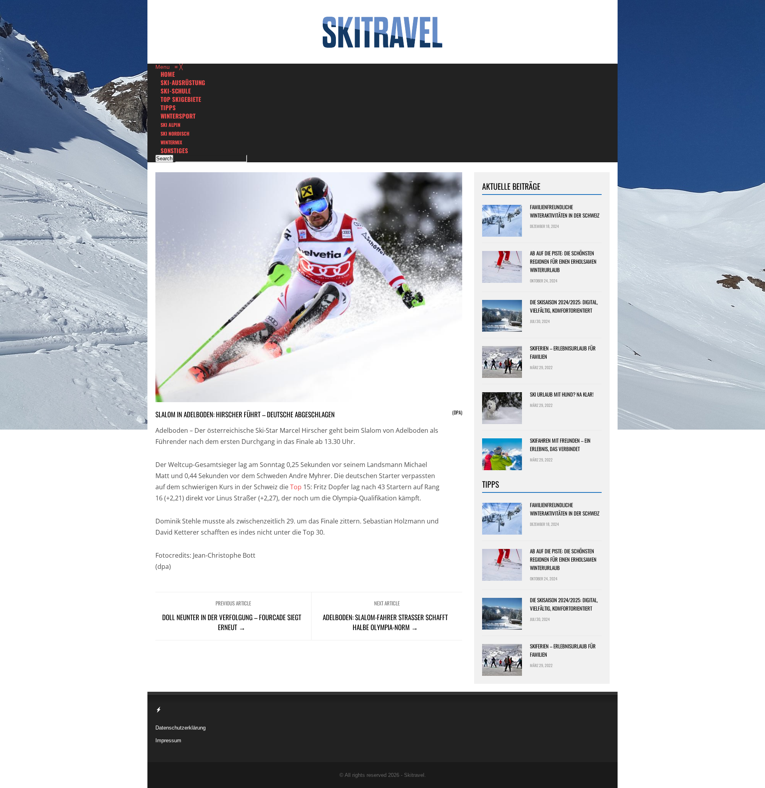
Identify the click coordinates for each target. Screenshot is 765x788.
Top (296, 487)
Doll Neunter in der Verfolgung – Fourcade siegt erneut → (231, 622)
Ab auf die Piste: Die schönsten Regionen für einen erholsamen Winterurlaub (563, 261)
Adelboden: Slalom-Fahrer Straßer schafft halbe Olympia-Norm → (385, 622)
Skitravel (414, 775)
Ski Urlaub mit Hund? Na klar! (562, 394)
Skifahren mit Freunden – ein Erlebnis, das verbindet (560, 444)
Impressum (168, 740)
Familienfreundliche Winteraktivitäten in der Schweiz (564, 211)
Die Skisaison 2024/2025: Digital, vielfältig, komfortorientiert (564, 306)
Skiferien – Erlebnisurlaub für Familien (563, 352)
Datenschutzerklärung (180, 728)
